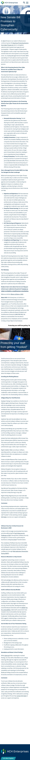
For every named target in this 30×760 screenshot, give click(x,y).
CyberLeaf (7, 655)
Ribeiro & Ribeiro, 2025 (17, 294)
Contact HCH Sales (21, 696)
